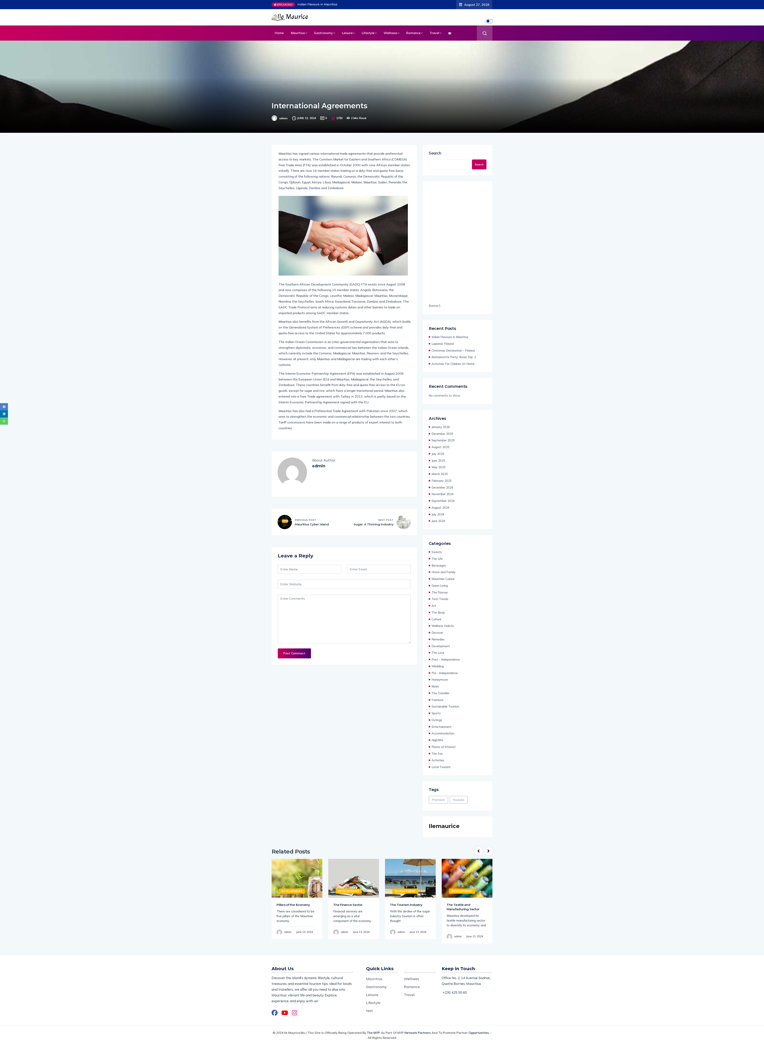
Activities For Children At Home (453, 364)
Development (441, 646)
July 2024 (438, 514)
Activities (438, 760)
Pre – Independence (445, 673)
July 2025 (438, 454)
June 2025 (438, 460)
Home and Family (443, 572)
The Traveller (440, 693)
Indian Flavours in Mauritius (450, 337)
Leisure (347, 33)
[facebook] (4, 406)
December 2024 (442, 487)
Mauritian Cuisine (443, 579)
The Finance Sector (348, 905)
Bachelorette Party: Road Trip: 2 (454, 357)
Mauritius (298, 33)
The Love (438, 653)
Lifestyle (368, 33)
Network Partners (417, 1033)
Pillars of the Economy (293, 905)
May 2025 (438, 467)
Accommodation (443, 733)
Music (435, 686)
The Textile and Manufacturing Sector (463, 907)
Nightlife (437, 740)
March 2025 (440, 474)
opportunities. (479, 1033)
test (369, 1010)
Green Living (440, 586)
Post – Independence (446, 659)
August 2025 (440, 447)
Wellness (390, 33)
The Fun (437, 754)
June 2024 (438, 521)
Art (434, 606)
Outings (437, 720)
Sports (436, 713)
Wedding (438, 666)
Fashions (437, 700)
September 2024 (443, 501)
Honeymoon (440, 679)
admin (283, 118)
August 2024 (440, 507)
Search (435, 153)
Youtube (458, 800)
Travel (434, 33)
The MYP (373, 1033)
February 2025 (442, 481)
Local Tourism (441, 767)
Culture (436, 619)
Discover (437, 632)
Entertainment (441, 727)
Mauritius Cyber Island (312, 524)
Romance (413, 33)
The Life (437, 559)
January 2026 (441, 427)
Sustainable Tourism (445, 706)
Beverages (439, 565)
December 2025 (442, 434)
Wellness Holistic (443, 626)
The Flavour (440, 592)
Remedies (438, 639)
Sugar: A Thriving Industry (374, 524)
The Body (438, 612)
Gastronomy (323, 33)
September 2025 (443, 440)
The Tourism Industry (406, 905)
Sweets (437, 552)
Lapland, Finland (309, 4)
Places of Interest (444, 747)
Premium (438, 800)
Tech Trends (440, 599)
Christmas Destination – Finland (453, 350)
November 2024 (443, 494)
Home (279, 33)
